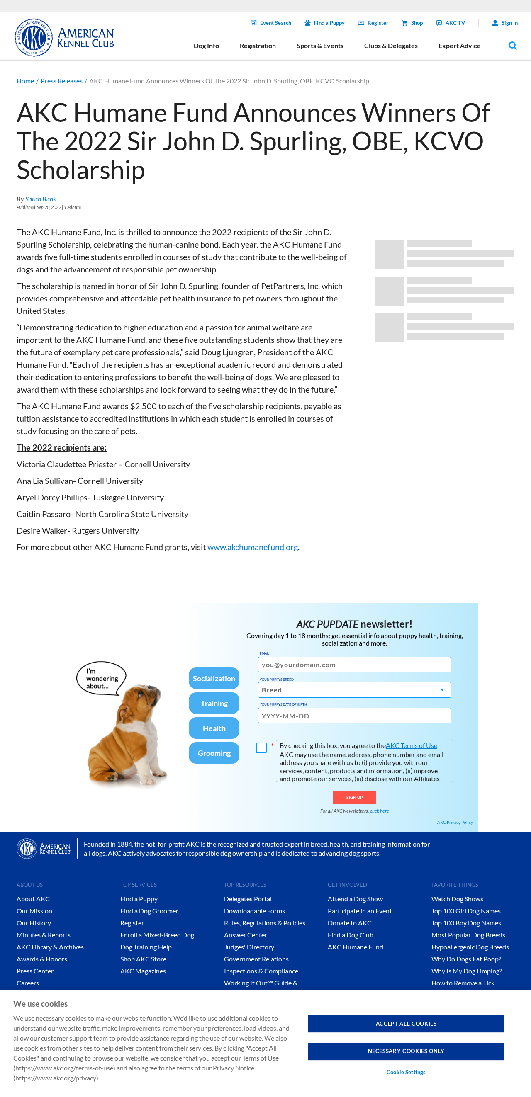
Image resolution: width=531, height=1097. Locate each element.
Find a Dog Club (350, 935)
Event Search (275, 22)
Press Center (35, 971)
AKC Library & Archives (50, 947)
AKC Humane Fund (355, 947)
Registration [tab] (258, 45)
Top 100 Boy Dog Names (466, 923)
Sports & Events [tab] (320, 45)
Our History (34, 923)
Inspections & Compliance (261, 971)
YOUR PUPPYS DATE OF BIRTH (283, 704)
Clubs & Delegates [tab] (391, 45)
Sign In (510, 22)
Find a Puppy (329, 22)
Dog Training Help (146, 947)
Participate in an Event (360, 911)
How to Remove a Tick (462, 983)
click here (379, 811)
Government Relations (256, 959)
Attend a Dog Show (355, 899)
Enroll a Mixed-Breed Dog (157, 935)
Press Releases (62, 81)
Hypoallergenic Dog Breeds (470, 947)
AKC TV (455, 22)
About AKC (33, 899)
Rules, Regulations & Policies (264, 923)
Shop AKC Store (143, 959)
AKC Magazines (143, 971)
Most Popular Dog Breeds (468, 935)
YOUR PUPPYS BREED (277, 679)
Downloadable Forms (254, 911)
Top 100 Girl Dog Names (466, 911)
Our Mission (34, 911)
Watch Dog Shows (457, 899)
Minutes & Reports (44, 935)
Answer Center (245, 935)
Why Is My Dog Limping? (466, 971)
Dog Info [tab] (206, 45)
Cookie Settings (406, 1072)
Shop (417, 22)
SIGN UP (354, 797)
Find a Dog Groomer (149, 911)
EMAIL (264, 653)
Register (378, 22)
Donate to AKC (350, 923)
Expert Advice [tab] (459, 45)
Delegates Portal (248, 899)
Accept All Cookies (406, 1023)
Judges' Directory (249, 947)
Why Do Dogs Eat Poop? (466, 959)
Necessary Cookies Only (406, 1051)
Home (25, 81)
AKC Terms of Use (411, 745)
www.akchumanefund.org (252, 547)
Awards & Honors (42, 959)
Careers (28, 983)
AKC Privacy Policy (455, 822)
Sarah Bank (40, 199)
